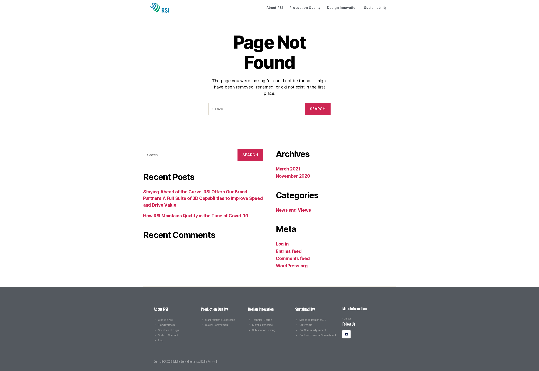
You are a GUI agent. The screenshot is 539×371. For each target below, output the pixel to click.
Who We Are (165, 319)
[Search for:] (255, 110)
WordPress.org (292, 265)
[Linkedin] (346, 334)
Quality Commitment (216, 324)
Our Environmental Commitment (317, 335)
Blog (160, 340)
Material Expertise (262, 324)
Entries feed (289, 251)
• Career (346, 318)
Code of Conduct (168, 335)
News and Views (293, 210)
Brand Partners (166, 324)
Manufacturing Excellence (220, 319)
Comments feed (293, 258)
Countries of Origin (169, 330)
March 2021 (288, 169)
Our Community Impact (312, 330)
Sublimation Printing (263, 330)
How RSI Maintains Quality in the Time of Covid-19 (195, 215)
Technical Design (262, 319)
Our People (305, 324)
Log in (282, 244)
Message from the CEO (312, 319)
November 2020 (293, 176)
